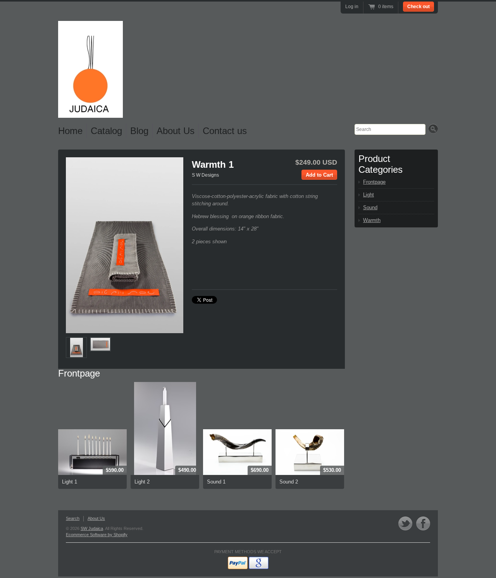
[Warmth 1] (76, 347)
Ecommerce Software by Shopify (96, 534)
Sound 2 (288, 482)
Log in (351, 6)
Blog (139, 131)
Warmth (372, 220)
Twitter (405, 523)
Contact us (225, 131)
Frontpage (79, 373)
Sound (370, 207)
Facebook (423, 523)
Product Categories (380, 164)
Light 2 (142, 482)
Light (368, 195)
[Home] (90, 111)
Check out (418, 6)
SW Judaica (92, 528)
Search (72, 518)
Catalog (106, 131)
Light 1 (69, 482)
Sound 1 (216, 482)
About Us (176, 131)
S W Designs (205, 175)
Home (70, 131)
